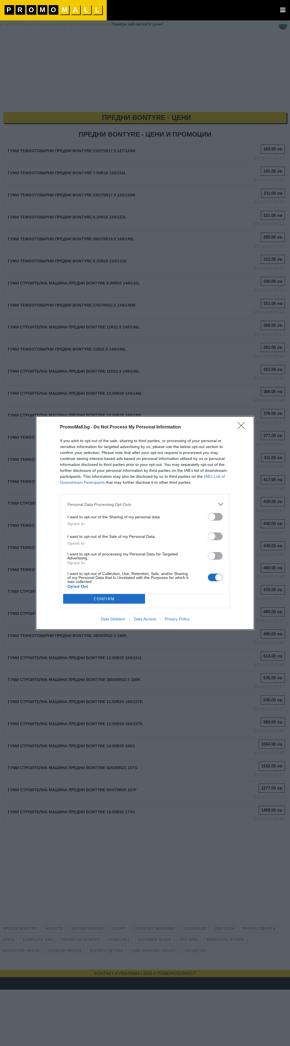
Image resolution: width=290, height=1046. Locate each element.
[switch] (215, 517)
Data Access (145, 619)
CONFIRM (104, 599)
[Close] (243, 427)
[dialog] (145, 523)
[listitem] (145, 504)
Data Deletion (113, 619)
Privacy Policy (177, 619)
